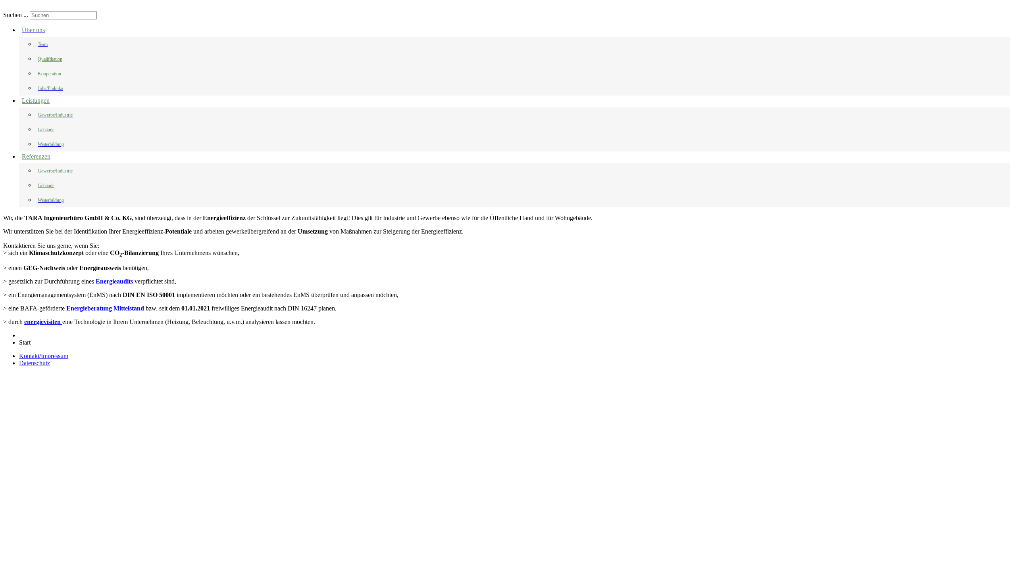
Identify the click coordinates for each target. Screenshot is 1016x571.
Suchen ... (15, 14)
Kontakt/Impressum (43, 356)
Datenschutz (34, 363)
